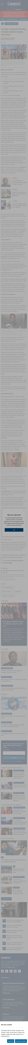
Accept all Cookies (21, 1041)
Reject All (10, 1041)
